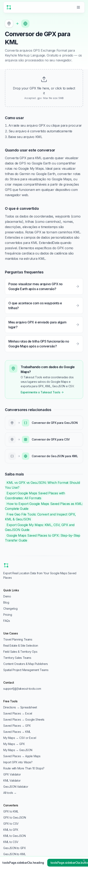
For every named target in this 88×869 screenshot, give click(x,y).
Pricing (7, 614)
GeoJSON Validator (15, 786)
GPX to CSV (11, 823)
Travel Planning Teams (17, 639)
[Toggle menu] (78, 7)
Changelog (10, 608)
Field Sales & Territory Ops (20, 651)
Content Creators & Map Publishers (25, 664)
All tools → (10, 792)
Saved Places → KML (17, 731)
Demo (7, 596)
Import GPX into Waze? (18, 762)
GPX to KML (10, 811)
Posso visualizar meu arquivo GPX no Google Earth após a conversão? (35, 286)
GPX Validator (12, 774)
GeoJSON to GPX (14, 848)
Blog (6, 602)
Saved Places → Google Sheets (23, 719)
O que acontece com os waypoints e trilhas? (35, 305)
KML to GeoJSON (14, 835)
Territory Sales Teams (17, 657)
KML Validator (12, 780)
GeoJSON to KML (14, 854)
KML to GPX (10, 829)
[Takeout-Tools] (9, 7)
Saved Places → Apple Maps (22, 756)
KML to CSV (10, 842)
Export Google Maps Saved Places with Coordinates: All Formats (35, 495)
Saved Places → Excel (17, 713)
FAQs (6, 620)
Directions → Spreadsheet (20, 707)
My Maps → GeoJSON (17, 750)
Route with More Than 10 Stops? (23, 768)
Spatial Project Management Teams (25, 670)
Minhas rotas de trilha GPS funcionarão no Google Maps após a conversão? (38, 343)
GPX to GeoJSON (14, 817)
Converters (10, 805)
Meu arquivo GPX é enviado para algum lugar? (37, 324)
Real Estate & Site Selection (20, 645)
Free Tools (10, 701)
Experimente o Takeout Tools (40, 392)
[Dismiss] (83, 860)
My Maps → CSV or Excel (19, 738)
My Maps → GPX (14, 744)
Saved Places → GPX (17, 725)
